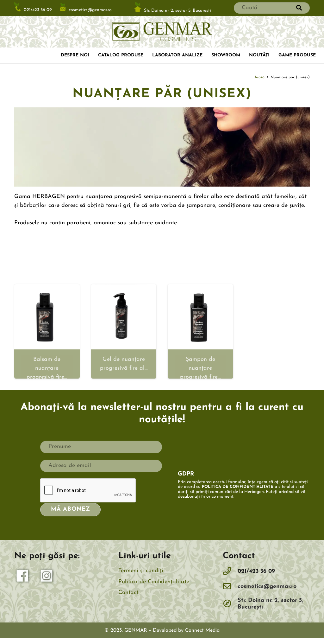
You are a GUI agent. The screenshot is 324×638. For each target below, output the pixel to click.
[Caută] (299, 8)
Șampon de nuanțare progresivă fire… (200, 368)
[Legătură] (162, 31)
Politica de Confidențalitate (153, 582)
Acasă (259, 77)
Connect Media (202, 630)
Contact (128, 593)
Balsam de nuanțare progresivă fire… (47, 368)
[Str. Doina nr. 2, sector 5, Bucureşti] (230, 604)
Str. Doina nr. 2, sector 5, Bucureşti (177, 10)
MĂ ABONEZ (70, 509)
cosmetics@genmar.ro (90, 9)
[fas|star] (22, 577)
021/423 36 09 (38, 10)
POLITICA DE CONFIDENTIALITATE (237, 487)
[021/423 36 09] (230, 572)
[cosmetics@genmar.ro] (230, 587)
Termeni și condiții (141, 571)
